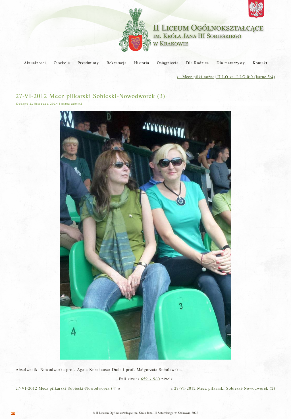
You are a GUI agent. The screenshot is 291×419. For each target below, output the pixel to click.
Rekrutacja (116, 62)
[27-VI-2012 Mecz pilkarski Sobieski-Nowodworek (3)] (145, 360)
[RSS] (13, 413)
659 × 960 (150, 378)
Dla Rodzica (197, 62)
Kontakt (260, 62)
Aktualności (35, 62)
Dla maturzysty (231, 62)
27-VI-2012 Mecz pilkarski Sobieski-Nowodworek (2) (224, 388)
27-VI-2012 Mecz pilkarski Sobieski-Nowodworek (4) (66, 388)
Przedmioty (88, 62)
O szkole (62, 62)
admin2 (76, 103)
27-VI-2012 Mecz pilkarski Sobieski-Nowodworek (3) (90, 96)
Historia (141, 62)
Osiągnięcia (167, 62)
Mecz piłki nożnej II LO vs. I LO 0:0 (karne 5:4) (226, 76)
